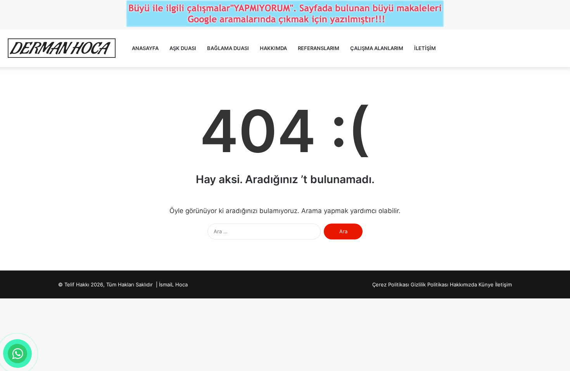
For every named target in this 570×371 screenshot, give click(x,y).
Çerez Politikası (390, 284)
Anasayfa (145, 48)
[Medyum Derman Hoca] (61, 48)
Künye (486, 284)
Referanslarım (318, 48)
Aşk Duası (182, 48)
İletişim (425, 48)
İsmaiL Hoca (173, 284)
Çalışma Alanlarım (376, 48)
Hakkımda (273, 48)
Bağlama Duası (228, 48)
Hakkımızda (463, 284)
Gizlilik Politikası (429, 284)
